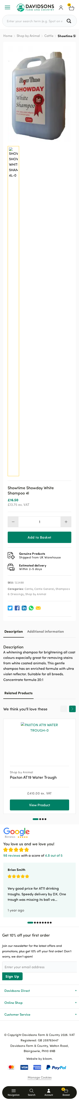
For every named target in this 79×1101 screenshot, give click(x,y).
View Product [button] (39, 805)
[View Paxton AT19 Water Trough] (39, 740)
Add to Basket (39, 537)
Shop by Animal (28, 36)
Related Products (18, 693)
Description (13, 631)
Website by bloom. (39, 1058)
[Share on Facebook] (17, 608)
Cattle (48, 36)
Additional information (45, 631)
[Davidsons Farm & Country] (35, 7)
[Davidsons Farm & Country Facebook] (32, 1027)
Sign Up (12, 976)
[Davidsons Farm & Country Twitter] (39, 1027)
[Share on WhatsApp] (31, 608)
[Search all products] (69, 21)
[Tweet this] (10, 608)
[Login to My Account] (61, 7)
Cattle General (44, 589)
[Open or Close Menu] (7, 7)
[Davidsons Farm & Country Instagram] (46, 1027)
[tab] (13, 631)
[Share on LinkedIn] (24, 608)
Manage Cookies (40, 1077)
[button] (35, 819)
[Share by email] (38, 608)
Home (7, 36)
